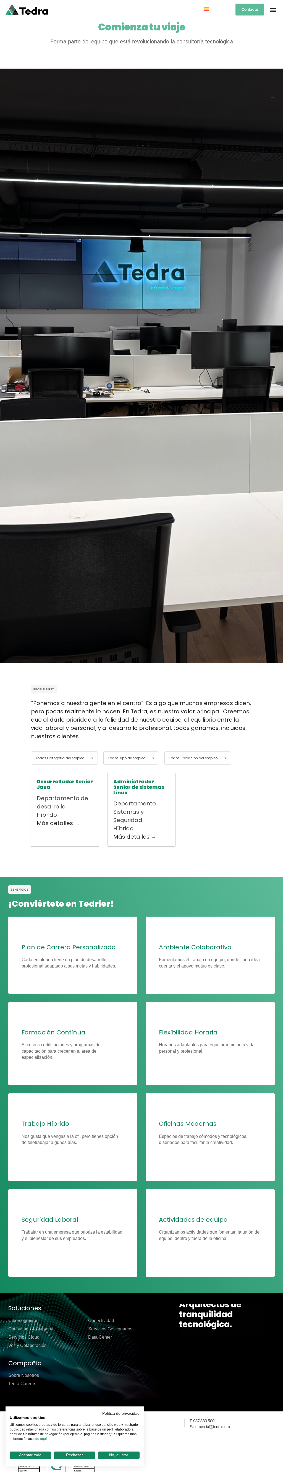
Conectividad (101, 1320)
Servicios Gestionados (110, 1329)
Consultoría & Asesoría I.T (33, 1329)
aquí (43, 1439)
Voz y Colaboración (27, 1345)
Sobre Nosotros (23, 1375)
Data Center (100, 1337)
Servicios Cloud (24, 1337)
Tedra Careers (22, 1383)
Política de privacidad (121, 1413)
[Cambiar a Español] (206, 9)
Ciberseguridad (23, 1320)
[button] (272, 9)
